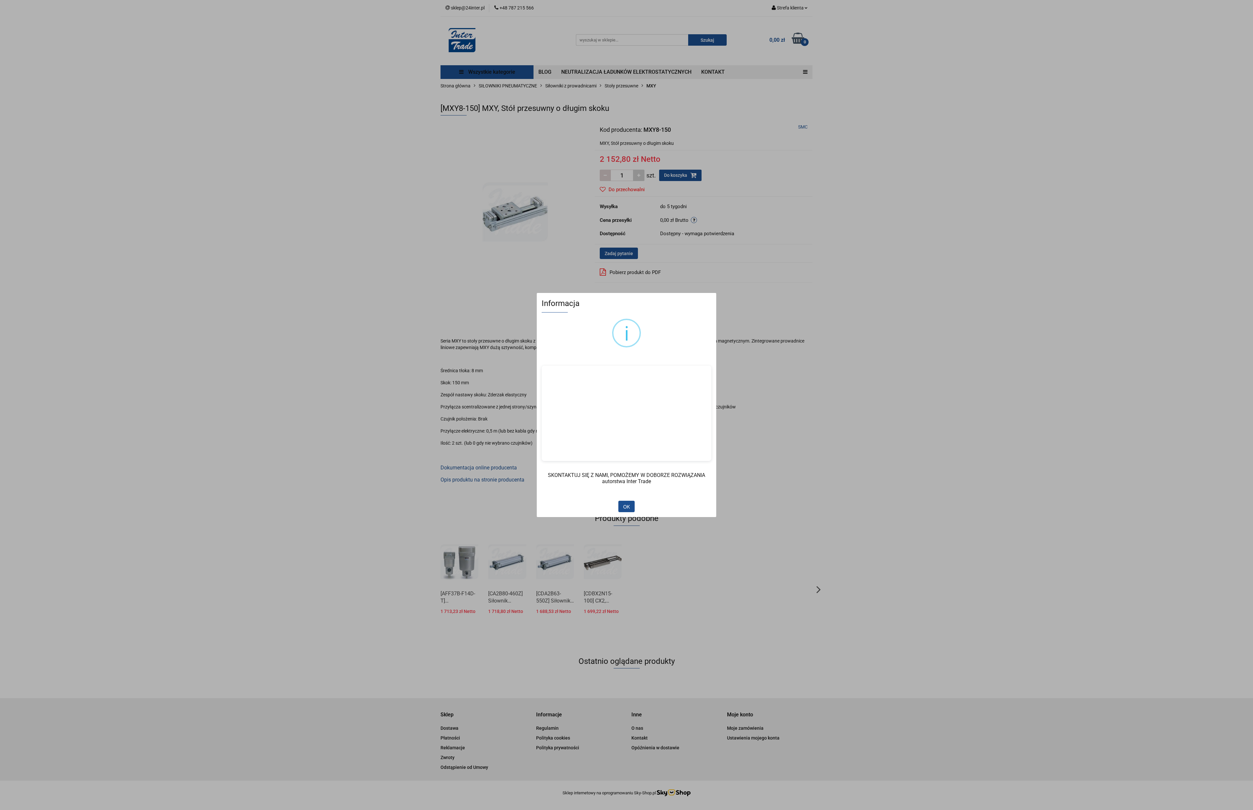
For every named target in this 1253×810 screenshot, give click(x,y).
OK (626, 506)
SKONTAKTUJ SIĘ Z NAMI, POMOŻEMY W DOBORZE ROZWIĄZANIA (626, 475)
